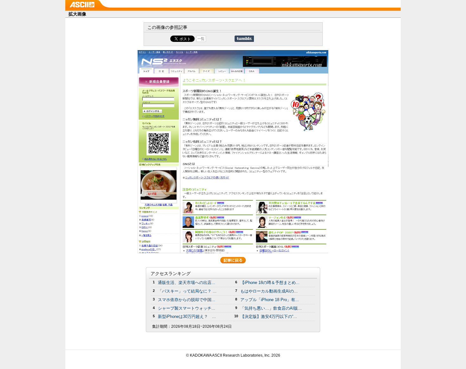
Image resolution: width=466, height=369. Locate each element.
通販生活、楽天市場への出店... (186, 282)
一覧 (200, 39)
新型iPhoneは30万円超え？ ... (187, 316)
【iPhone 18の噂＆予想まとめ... (270, 282)
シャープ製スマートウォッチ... (186, 308)
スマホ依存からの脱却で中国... (186, 299)
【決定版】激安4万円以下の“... (268, 316)
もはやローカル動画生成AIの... (269, 291)
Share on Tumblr (244, 39)
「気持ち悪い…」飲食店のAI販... (271, 308)
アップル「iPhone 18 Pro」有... (269, 299)
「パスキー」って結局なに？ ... (187, 291)
